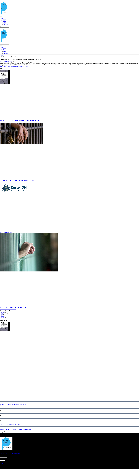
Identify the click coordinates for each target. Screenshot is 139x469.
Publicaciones (3, 20)
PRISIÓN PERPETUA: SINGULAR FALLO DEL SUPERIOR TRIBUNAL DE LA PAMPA (17, 180)
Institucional (4, 19)
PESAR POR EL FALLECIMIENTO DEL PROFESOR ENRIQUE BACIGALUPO (10, 424)
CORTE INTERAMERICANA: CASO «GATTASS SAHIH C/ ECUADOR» (14, 230)
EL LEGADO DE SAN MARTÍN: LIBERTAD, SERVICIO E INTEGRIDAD (10, 453)
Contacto (2, 464)
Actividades (4, 23)
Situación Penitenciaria (5, 24)
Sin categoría (2, 317)
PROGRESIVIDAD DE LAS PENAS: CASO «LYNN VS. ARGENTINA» (13, 307)
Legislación (4, 22)
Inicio (2, 463)
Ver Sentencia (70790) (9, 65)
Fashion (2, 314)
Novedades (2, 316)
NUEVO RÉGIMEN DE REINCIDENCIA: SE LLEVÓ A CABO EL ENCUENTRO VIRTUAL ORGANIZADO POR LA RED (15, 429)
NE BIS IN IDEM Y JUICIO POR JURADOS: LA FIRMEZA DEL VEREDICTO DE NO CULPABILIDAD (20, 120)
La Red (2, 18)
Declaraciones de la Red (5, 52)
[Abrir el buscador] (0, 26)
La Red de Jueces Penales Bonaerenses (4, 61)
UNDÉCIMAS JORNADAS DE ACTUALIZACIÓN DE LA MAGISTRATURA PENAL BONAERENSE (12, 419)
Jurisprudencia (4, 21)
